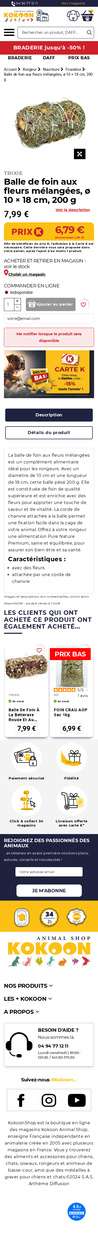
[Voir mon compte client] (73, 16)
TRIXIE (13, 173)
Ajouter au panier (55, 304)
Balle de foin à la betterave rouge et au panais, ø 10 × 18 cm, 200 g (26, 719)
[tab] (49, 415)
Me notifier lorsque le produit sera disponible (49, 337)
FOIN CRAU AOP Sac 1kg (70, 712)
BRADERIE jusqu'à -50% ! (49, 47)
